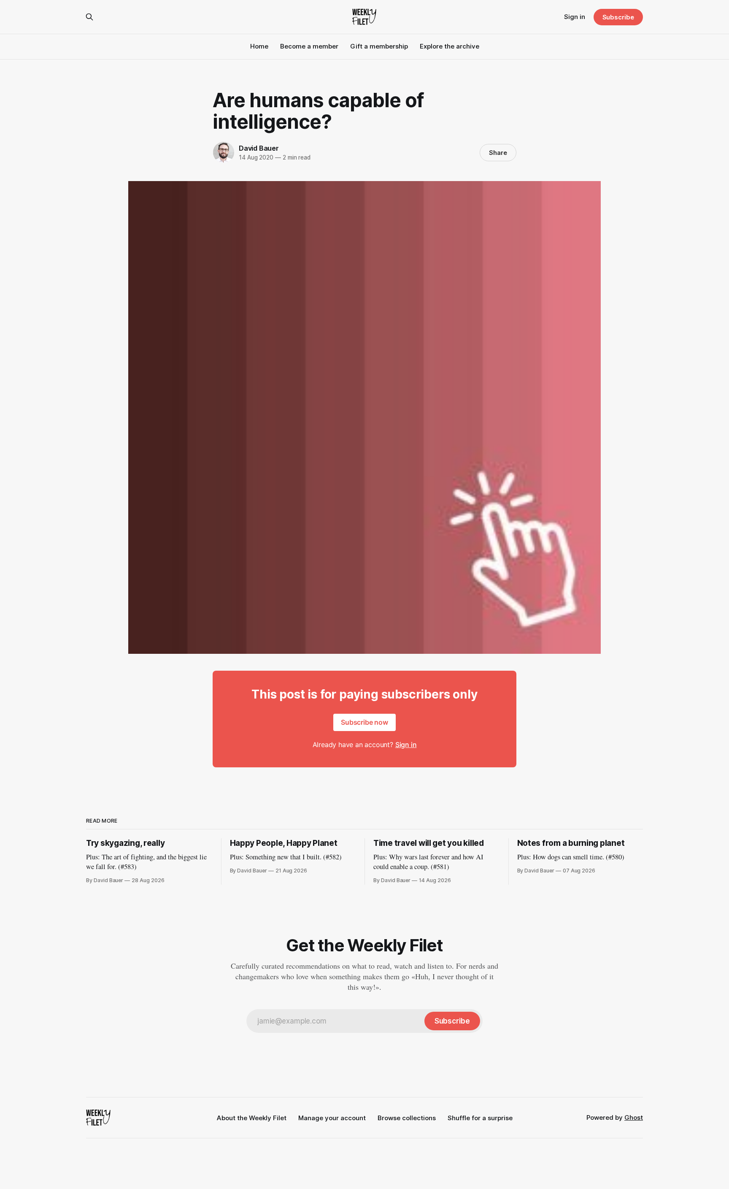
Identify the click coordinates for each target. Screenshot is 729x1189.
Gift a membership (379, 46)
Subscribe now (364, 722)
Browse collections (407, 1118)
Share (498, 153)
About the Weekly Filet (251, 1118)
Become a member (309, 46)
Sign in (574, 17)
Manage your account (332, 1118)
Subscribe (618, 17)
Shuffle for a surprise (480, 1118)
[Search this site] (89, 17)
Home (259, 46)
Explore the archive (449, 46)
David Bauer (259, 148)
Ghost (633, 1117)
